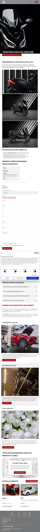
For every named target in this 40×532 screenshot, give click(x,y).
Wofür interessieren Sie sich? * (7, 190)
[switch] (15, 271)
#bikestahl (4, 526)
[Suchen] (34, 2)
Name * (3, 200)
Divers (14, 197)
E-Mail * (3, 222)
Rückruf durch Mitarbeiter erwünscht (10, 243)
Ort (2, 216)
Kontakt (24, 515)
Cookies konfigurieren (20, 472)
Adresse (3, 205)
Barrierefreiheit (5, 521)
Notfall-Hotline (12, 515)
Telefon (3, 227)
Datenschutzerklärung (6, 520)
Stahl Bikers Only (8, 526)
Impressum (4, 522)
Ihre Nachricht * (5, 232)
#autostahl (2, 526)
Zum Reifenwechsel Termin (9, 360)
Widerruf (7, 278)
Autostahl (6, 526)
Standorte (19, 515)
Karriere (29, 515)
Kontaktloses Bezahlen (6, 518)
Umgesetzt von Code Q (6, 529)
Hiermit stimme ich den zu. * (13, 245)
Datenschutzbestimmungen (17, 245)
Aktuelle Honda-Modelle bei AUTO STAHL (11, 54)
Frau (5, 197)
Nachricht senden (7, 248)
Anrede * (3, 195)
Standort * (4, 185)
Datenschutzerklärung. (22, 266)
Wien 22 (5, 187)
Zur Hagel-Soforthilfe (8, 447)
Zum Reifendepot (7, 403)
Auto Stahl (10, 526)
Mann (9, 197)
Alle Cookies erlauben (32, 278)
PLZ (3, 211)
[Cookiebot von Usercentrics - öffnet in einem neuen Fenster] (34, 253)
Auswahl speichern (20, 278)
